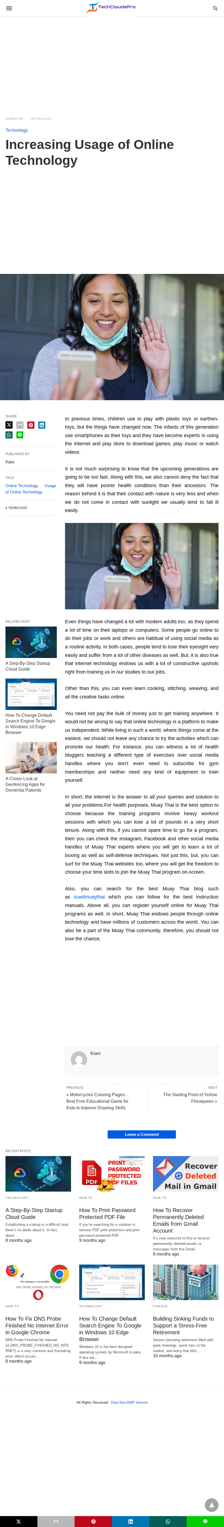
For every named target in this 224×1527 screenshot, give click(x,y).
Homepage (14, 118)
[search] (215, 8)
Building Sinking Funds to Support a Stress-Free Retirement (183, 1325)
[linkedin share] (41, 425)
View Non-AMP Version (129, 1402)
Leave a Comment (142, 1134)
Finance (160, 1306)
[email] (56, 1521)
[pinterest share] (30, 425)
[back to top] (212, 1505)
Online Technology (21, 485)
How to (86, 1197)
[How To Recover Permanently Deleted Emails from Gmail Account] (186, 1174)
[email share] (19, 425)
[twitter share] (9, 425)
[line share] (19, 434)
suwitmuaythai (89, 897)
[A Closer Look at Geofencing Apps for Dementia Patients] (31, 757)
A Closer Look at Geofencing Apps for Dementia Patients (25, 784)
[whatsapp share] (9, 434)
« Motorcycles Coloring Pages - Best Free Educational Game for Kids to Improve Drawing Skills (97, 1101)
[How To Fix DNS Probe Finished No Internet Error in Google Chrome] (38, 1282)
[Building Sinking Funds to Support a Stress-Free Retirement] (186, 1282)
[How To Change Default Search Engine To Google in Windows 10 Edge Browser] (31, 694)
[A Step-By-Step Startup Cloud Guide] (31, 642)
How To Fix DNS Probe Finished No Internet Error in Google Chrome (37, 1325)
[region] (112, 63)
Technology (41, 118)
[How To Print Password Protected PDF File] (112, 1174)
